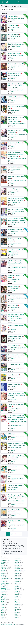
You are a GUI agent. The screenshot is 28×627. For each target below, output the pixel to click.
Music (17, 607)
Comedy (5, 562)
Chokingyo (13, 319)
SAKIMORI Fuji (14, 55)
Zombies (18, 594)
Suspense (18, 581)
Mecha (4, 607)
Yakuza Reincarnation (14, 73)
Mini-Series (19, 604)
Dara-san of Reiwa (13, 287)
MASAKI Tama (14, 368)
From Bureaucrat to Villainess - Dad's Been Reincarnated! (17, 199)
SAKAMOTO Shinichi (16, 338)
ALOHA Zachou (15, 347)
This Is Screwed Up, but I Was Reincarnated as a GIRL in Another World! (17, 86)
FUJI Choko (14, 134)
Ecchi (18, 575)
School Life (5, 568)
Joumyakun (14, 18)
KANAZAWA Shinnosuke (17, 469)
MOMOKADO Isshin (12, 449)
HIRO (12, 211)
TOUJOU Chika (20, 66)
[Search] (25, 9)
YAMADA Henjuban (16, 408)
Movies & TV (19, 572)
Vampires (4, 594)
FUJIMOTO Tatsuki (15, 514)
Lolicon (4, 614)
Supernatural (6, 567)
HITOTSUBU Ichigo (19, 211)
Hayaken (13, 123)
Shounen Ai (19, 606)
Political (18, 602)
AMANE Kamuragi (15, 267)
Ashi (12, 90)
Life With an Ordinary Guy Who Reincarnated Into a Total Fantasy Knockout (17, 154)
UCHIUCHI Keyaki (18, 90)
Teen (3, 615)
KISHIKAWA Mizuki (15, 46)
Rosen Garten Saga (14, 53)
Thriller (18, 596)
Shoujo (4, 573)
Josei (4, 580)
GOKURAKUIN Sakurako (17, 478)
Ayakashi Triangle (13, 189)
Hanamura (13, 436)
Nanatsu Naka (14, 425)
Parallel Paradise (13, 25)
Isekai (17, 583)
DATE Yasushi (14, 525)
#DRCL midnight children (15, 336)
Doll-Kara (10, 434)
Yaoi (3, 606)
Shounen (18, 565)
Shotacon (18, 612)
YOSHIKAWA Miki (15, 279)
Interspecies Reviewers (15, 167)
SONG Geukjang (15, 307)
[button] (2, 2)
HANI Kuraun (23, 347)
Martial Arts (19, 580)
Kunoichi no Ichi (12, 467)
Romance (19, 562)
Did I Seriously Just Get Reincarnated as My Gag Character (15, 263)
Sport (3, 612)
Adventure (19, 559)
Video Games (19, 590)
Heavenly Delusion (13, 35)
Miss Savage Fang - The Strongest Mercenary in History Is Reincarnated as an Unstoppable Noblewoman (17, 498)
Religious (18, 609)
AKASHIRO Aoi (15, 180)
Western (18, 586)
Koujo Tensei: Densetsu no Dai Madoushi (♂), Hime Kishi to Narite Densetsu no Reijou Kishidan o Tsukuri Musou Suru (17, 419)
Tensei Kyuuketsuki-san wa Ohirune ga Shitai (16, 316)
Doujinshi (4, 619)
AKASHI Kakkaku (15, 503)
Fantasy (18, 560)
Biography (5, 599)
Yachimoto (13, 145)
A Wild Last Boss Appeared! (16, 97)
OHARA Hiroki (14, 487)
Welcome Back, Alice (14, 384)
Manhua (18, 598)
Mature (4, 572)
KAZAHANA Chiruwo (16, 447)
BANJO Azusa (14, 460)
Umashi (22, 503)
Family (4, 609)
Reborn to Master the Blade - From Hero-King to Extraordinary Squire (16, 119)
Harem (18, 577)
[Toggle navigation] (25, 2)
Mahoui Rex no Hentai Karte (16, 355)
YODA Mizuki (20, 18)
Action (4, 559)
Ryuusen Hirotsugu (22, 134)
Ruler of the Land (13, 296)
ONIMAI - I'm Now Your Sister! (17, 326)
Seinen (18, 567)
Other (17, 614)
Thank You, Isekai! (13, 375)
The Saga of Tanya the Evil (16, 64)
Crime (4, 575)
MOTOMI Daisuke (15, 357)
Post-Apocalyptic (6, 598)
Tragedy (4, 585)
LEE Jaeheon (22, 231)
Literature (4, 588)
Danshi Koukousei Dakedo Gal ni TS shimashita (17, 251)
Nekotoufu (13, 329)
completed (13, 192)
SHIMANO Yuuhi (15, 222)
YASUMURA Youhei (16, 243)
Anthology (18, 588)
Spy (17, 599)
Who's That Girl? (13, 305)
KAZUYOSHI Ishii (21, 436)
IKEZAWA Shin (14, 158)
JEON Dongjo (14, 231)
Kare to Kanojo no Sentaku (16, 485)
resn (18, 145)
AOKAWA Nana (15, 110)
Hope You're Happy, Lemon (16, 44)
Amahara (13, 169)
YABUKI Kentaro (15, 191)
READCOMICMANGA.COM (8, 624)
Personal (18, 615)
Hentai (17, 617)
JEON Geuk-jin (14, 298)
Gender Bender (6, 590)
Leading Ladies (6, 578)
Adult (17, 585)
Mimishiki (21, 368)
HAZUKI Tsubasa (15, 99)
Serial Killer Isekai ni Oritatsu (16, 209)
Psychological (19, 578)
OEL (17, 611)
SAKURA (19, 319)
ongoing (13, 20)
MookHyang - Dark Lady (15, 230)
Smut (3, 601)
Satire (3, 617)
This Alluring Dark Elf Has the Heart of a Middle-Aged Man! (16, 220)
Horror (4, 565)
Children (4, 581)
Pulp (3, 593)
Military (4, 586)
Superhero (5, 560)
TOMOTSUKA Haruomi (16, 288)
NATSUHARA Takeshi (13, 77)
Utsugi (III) (22, 222)
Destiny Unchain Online (15, 143)
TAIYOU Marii (14, 254)
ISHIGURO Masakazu (16, 37)
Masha (18, 169)
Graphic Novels (20, 570)
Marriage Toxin (12, 16)
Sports (18, 591)
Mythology (18, 593)
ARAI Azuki (14, 377)
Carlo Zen (13, 66)
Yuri (17, 601)
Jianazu (19, 377)
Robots (4, 591)
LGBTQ (4, 604)
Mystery (4, 570)
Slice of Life (19, 568)
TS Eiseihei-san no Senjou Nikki (17, 364)
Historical (5, 577)
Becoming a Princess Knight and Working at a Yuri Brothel (16, 394)
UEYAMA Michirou (15, 202)
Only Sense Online (13, 346)
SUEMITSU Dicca (12, 136)
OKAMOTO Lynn (15, 27)
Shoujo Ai (5, 602)
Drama (18, 564)
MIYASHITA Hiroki (15, 75)
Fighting (4, 611)
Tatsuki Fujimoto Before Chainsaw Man (15, 511)
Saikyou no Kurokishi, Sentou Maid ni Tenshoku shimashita (16, 444)
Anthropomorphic (6, 583)
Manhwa (18, 573)
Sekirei (10, 476)
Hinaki (12, 397)
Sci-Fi (4, 564)
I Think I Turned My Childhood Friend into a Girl (17, 457)
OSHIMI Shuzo (14, 386)
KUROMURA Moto (20, 123)
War (3, 596)
